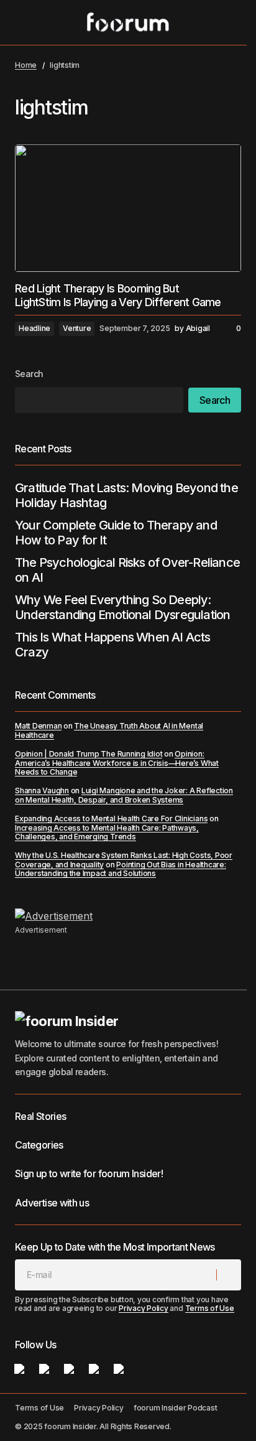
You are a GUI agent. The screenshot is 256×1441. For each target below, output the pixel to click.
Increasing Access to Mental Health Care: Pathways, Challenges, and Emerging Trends (107, 832)
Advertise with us (52, 1202)
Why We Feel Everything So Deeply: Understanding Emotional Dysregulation (122, 607)
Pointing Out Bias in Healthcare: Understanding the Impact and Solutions (120, 869)
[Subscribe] (228, 1274)
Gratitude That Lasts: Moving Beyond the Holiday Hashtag (126, 495)
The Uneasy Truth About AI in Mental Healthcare (109, 730)
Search (29, 373)
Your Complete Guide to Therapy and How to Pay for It (116, 533)
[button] (21, 22)
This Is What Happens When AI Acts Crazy (113, 645)
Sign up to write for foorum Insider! (89, 1173)
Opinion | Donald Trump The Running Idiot (88, 753)
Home (26, 65)
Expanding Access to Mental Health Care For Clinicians (111, 818)
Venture (77, 328)
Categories (39, 1145)
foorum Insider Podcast (175, 1407)
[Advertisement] (128, 915)
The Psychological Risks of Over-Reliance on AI (127, 570)
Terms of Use (209, 1308)
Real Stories (40, 1116)
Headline (34, 328)
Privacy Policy (143, 1308)
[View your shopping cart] (233, 22)
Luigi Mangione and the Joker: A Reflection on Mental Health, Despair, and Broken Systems (124, 795)
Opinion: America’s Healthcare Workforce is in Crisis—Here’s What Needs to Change (117, 762)
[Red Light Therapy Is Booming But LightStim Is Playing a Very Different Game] (128, 208)
